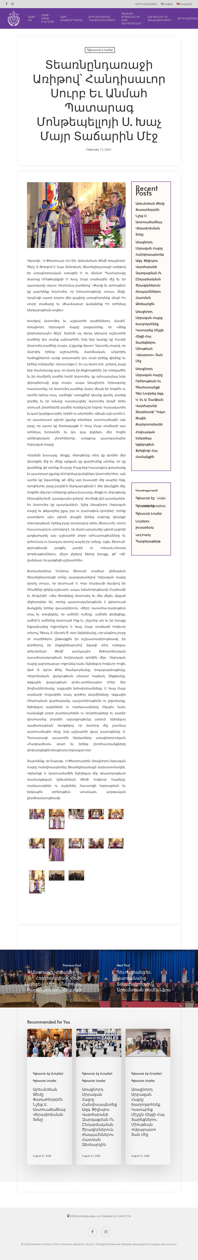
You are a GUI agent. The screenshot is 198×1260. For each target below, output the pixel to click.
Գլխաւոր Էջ (150, 498)
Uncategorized (146, 490)
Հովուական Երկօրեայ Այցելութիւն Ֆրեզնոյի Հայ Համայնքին (146, 445)
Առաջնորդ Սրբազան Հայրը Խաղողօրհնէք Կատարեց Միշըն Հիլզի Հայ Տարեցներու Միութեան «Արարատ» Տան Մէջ (150, 336)
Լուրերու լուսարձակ (145, 524)
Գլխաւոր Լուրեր (100, 50)
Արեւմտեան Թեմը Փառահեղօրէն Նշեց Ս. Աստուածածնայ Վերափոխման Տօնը (150, 219)
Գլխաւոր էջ (150, 506)
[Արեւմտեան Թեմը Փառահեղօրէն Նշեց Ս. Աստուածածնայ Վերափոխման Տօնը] (49, 1097)
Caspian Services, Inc (163, 1244)
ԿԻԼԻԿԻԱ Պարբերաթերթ (148, 538)
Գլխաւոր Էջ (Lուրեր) (48, 1073)
